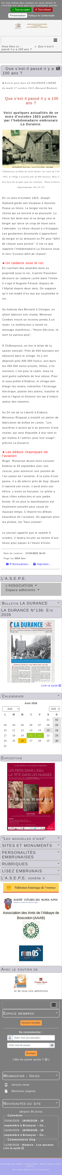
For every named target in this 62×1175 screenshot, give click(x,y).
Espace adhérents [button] (21, 590)
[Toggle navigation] (55, 40)
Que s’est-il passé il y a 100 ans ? (28, 70)
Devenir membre (31, 1022)
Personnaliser (18, 15)
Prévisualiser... (20, 564)
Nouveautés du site (30, 1103)
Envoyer (31, 1053)
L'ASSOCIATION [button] (20, 585)
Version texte (20, 1084)
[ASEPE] (31, 25)
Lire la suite (50, 685)
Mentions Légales (23, 1091)
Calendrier (31, 696)
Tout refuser (44, 9)
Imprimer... (43, 564)
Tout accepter (22, 9)
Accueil (28, 46)
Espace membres (30, 1013)
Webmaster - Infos (30, 1076)
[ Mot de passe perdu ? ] (31, 1059)
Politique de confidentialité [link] (41, 15)
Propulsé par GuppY (12, 1164)
